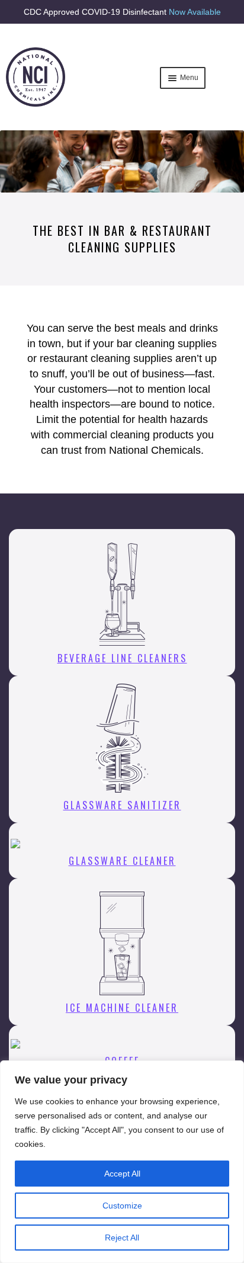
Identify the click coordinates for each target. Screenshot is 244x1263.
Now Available (195, 12)
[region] (122, 1161)
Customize (122, 1205)
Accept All (122, 1173)
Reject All (122, 1237)
